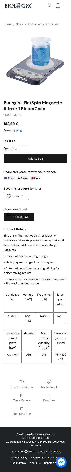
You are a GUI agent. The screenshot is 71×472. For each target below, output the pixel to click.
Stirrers (54, 24)
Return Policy (18, 462)
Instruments (36, 24)
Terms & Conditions (49, 451)
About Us (35, 462)
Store (19, 24)
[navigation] (22, 451)
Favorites (49, 400)
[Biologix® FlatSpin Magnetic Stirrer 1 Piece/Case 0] (35, 62)
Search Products (22, 387)
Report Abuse (52, 462)
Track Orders (21, 400)
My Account (49, 387)
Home (7, 24)
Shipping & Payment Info (45, 457)
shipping (16, 130)
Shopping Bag (22, 414)
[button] (19, 5)
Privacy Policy (19, 457)
